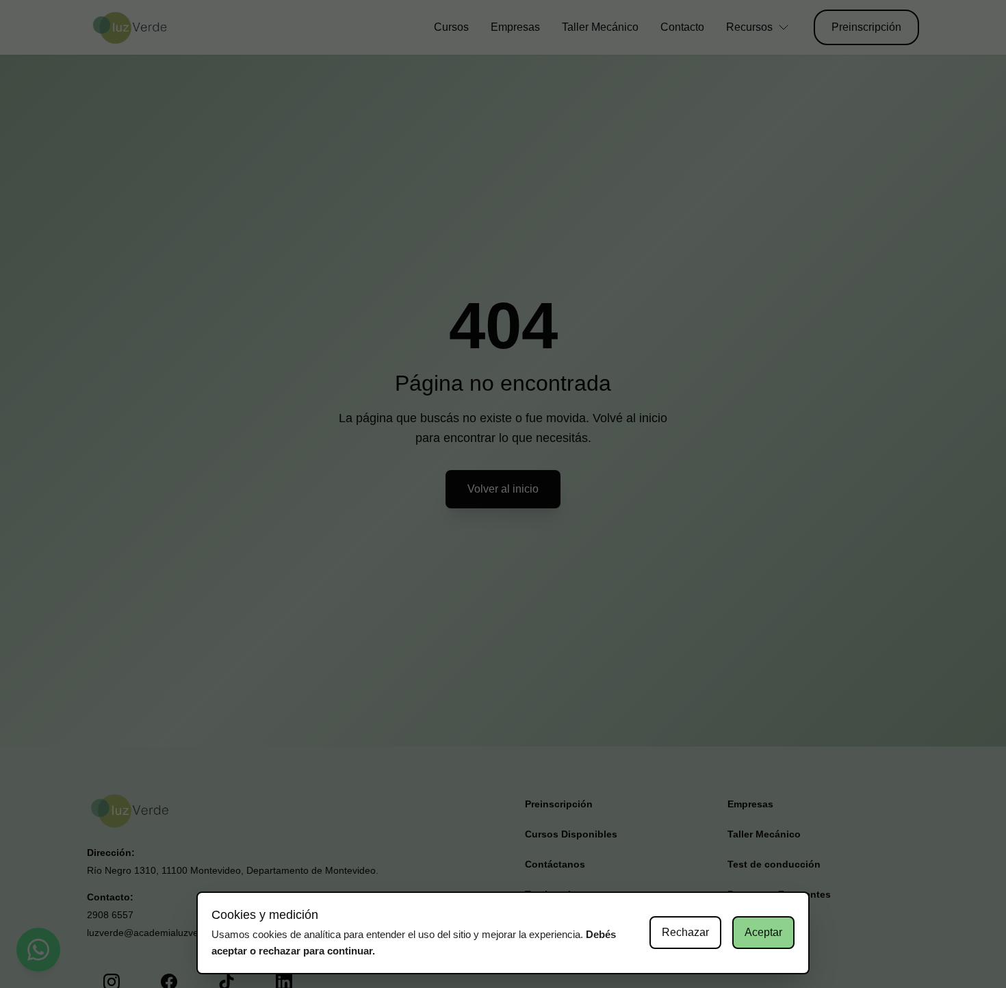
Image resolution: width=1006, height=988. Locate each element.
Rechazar (685, 932)
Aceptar (763, 932)
